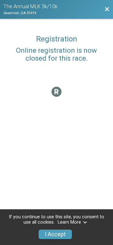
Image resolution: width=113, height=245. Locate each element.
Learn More (69, 222)
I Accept (55, 234)
